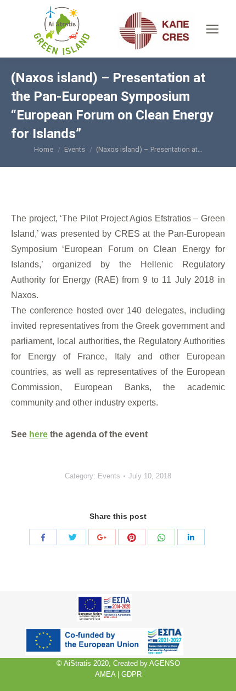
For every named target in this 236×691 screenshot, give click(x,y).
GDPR (131, 674)
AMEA (105, 674)
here (38, 434)
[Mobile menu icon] (212, 29)
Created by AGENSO (146, 663)
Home (43, 149)
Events (74, 149)
